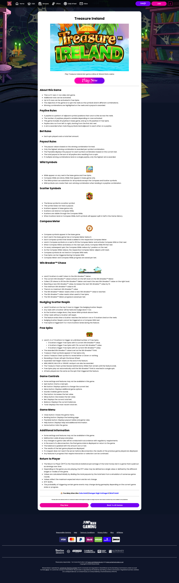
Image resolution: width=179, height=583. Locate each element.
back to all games (115, 505)
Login (143, 3)
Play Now (64, 505)
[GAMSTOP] (77, 551)
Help (75, 532)
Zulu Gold (83, 493)
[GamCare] (59, 551)
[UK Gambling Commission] (89, 551)
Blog (112, 532)
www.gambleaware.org (95, 562)
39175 (47, 570)
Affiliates (120, 532)
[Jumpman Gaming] (89, 528)
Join (159, 3)
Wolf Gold (114, 493)
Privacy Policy (102, 532)
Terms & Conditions (87, 532)
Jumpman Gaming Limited (68, 568)
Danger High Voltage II (99, 493)
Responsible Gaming (63, 532)
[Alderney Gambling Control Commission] (116, 551)
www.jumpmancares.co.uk (114, 562)
